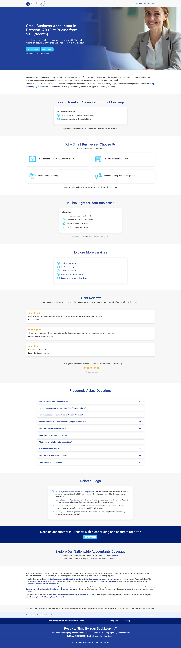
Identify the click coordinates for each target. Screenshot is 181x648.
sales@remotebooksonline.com (103, 636)
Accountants (30, 615)
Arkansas (40, 615)
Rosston (152, 615)
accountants (93, 559)
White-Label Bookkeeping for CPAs (73, 274)
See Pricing (47, 49)
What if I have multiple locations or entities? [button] (55, 442)
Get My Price (33, 49)
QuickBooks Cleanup (68, 271)
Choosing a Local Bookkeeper (66, 512)
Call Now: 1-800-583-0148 (145, 3)
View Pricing (126, 621)
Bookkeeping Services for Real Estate (74, 278)
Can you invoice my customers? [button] (51, 462)
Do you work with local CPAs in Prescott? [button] (54, 401)
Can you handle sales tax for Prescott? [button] (53, 435)
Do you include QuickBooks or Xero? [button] (52, 429)
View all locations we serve (108, 555)
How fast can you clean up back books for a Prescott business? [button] (62, 408)
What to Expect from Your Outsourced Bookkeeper (73, 500)
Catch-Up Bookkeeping (69, 263)
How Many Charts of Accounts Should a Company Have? (75, 492)
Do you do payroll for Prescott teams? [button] (53, 456)
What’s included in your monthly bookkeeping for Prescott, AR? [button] (62, 422)
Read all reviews (92, 372)
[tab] (90, 401)
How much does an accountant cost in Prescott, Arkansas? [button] (61, 415)
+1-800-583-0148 (80, 636)
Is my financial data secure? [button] (49, 449)
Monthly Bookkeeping (68, 267)
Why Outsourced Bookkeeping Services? (70, 506)
